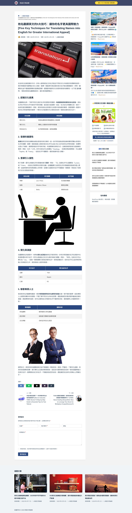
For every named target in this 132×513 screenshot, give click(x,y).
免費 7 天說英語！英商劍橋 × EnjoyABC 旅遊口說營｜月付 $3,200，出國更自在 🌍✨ (103, 29)
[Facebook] (21, 385)
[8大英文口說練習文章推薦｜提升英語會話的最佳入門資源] (66, 483)
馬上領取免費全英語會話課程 (103, 137)
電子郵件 (44, 426)
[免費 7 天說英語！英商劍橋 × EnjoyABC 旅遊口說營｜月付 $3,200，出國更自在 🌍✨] (104, 18)
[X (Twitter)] (37, 385)
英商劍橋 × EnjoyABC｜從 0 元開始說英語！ (103, 86)
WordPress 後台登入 (98, 199)
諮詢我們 (111, 140)
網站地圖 (107, 199)
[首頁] (18, 16)
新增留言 (22, 432)
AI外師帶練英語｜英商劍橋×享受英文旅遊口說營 (103, 58)
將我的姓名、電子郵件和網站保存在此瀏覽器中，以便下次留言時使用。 (39, 449)
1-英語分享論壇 (60, 37)
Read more (101, 39)
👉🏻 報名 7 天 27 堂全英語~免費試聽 (105, 3)
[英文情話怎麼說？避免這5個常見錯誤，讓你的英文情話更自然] (101, 483)
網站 (64, 426)
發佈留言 (23, 454)
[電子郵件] (45, 385)
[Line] (29, 385)
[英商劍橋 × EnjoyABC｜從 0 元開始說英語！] (104, 76)
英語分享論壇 (24, 3)
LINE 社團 (102, 140)
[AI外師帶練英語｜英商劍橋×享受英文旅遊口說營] (104, 48)
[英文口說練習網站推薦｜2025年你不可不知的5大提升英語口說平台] (30, 483)
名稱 (21, 426)
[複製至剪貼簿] (51, 385)
